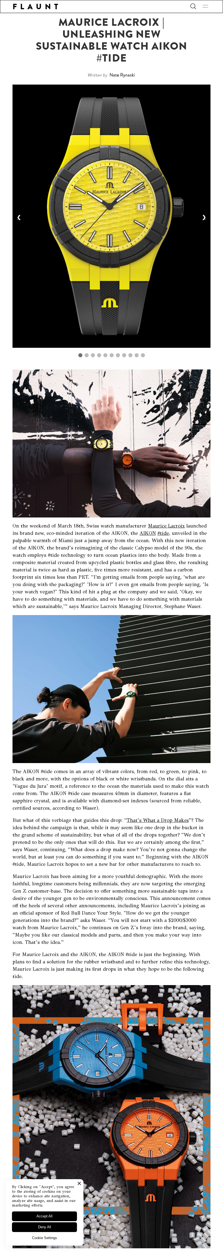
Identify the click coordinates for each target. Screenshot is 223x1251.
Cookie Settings (44, 1238)
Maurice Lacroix (166, 526)
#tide (163, 533)
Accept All (44, 1216)
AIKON (148, 533)
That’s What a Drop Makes (158, 820)
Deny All (44, 1227)
